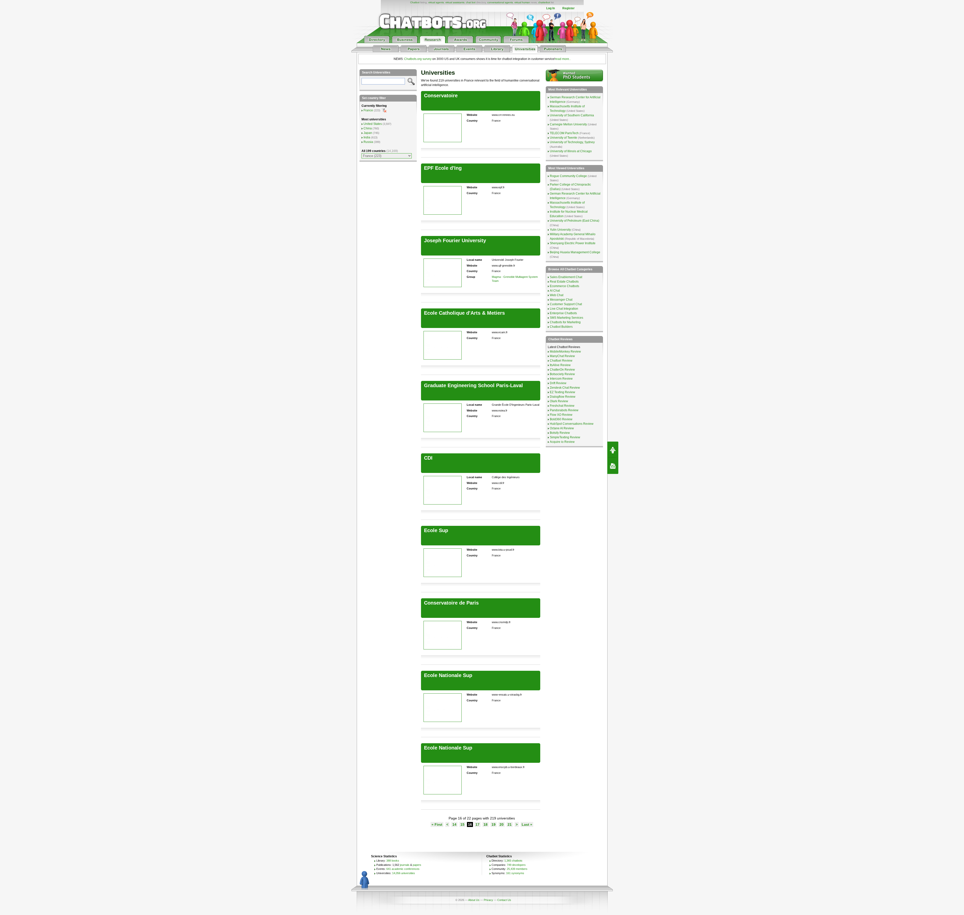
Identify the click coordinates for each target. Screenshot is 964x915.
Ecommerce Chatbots (564, 286)
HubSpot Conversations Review (571, 424)
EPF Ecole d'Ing (443, 168)
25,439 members (517, 868)
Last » (527, 824)
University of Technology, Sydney (572, 142)
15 (462, 824)
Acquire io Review (562, 442)
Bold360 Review (561, 419)
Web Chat (556, 295)
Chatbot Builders (561, 326)
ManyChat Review (562, 356)
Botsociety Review (562, 374)
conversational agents (500, 2)
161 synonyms (515, 873)
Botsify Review (560, 433)
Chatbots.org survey (418, 59)
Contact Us (504, 899)
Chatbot (414, 2)
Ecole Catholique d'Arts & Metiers (464, 313)
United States (373, 124)
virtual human (522, 2)
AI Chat (555, 290)
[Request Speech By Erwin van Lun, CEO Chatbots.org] (612, 450)
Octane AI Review (562, 428)
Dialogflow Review (562, 396)
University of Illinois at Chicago (571, 151)
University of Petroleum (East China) (574, 220)
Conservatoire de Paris (451, 603)
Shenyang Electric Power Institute (572, 243)
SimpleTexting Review (565, 437)
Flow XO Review (561, 415)
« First (437, 824)
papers (417, 864)
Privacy (488, 899)
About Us (473, 899)
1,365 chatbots (513, 860)
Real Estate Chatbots (564, 281)
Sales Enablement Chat (566, 277)
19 (494, 824)
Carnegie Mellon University (568, 124)
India (367, 137)
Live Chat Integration (564, 308)
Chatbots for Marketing (565, 322)
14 (454, 824)
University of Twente (563, 137)
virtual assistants (454, 2)
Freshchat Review (562, 405)
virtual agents (436, 2)
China (368, 128)
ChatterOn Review (562, 369)
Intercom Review (561, 378)
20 (502, 824)
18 (486, 824)
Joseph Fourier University (455, 240)
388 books (392, 860)
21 (510, 824)
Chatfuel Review (561, 360)
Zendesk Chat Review (565, 387)
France (368, 110)
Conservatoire (441, 95)
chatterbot (544, 2)
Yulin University (560, 229)
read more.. (563, 59)
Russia (368, 142)
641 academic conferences (402, 868)
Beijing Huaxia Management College (575, 252)
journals (404, 864)
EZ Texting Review (562, 392)
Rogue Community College (568, 176)
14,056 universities (403, 873)
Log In (550, 8)
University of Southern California (572, 115)
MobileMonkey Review (565, 351)
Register (568, 8)
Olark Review (559, 401)
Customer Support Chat (566, 304)
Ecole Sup (436, 530)
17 (477, 824)
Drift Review (558, 383)
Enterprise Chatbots (563, 313)
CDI (428, 458)
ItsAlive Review (560, 365)
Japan (368, 133)
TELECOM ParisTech (564, 133)
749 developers (516, 864)
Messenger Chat (561, 299)
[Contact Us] (612, 466)
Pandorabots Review (564, 410)
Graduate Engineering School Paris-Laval (473, 385)
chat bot (470, 2)
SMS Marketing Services (566, 317)
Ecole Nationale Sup (448, 675)
